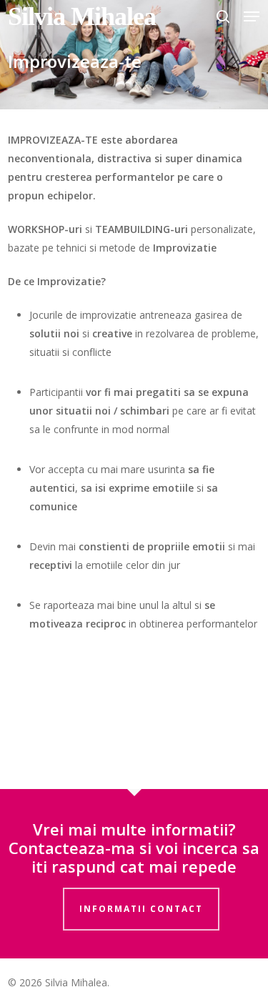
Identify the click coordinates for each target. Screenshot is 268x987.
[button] (251, 16)
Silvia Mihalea (82, 16)
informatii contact (141, 909)
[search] (223, 16)
